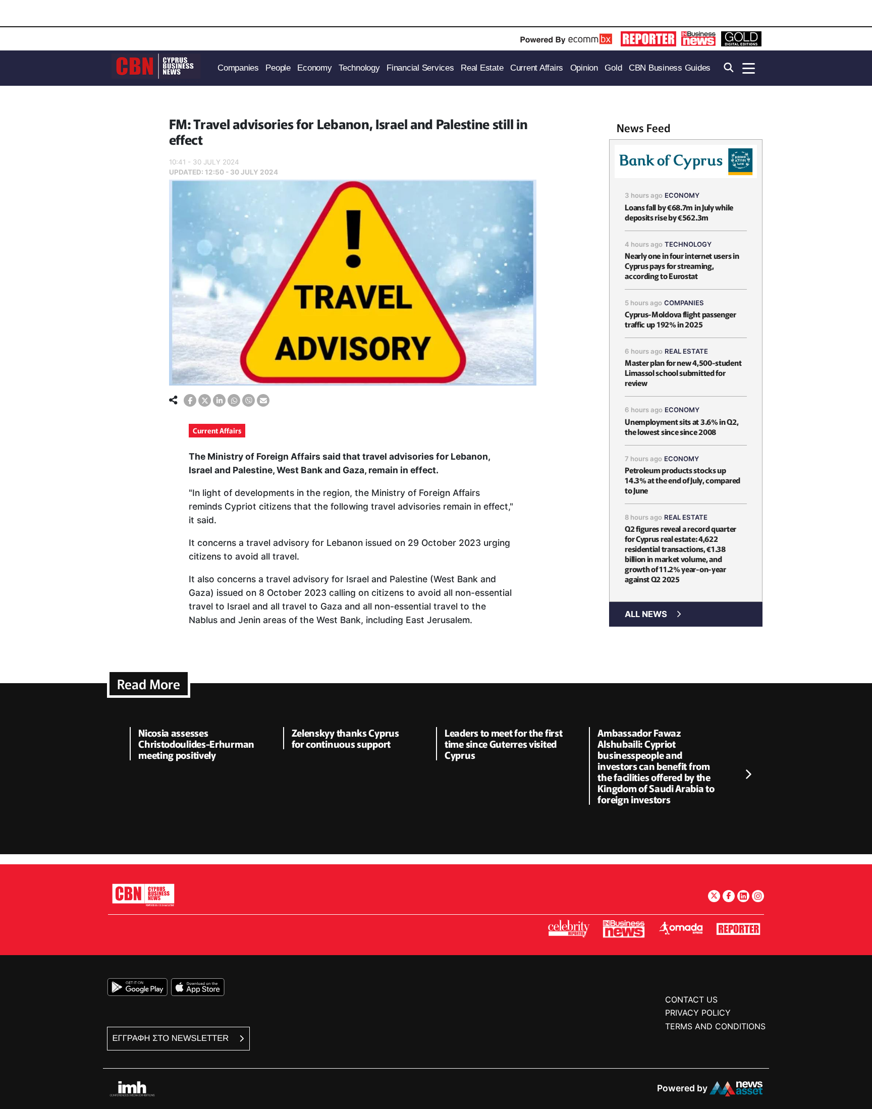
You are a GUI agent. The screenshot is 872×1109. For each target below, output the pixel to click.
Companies (684, 303)
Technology (688, 244)
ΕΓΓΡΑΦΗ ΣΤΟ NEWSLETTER (172, 1038)
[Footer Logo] (143, 895)
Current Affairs (217, 430)
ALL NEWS (646, 614)
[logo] (156, 67)
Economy (682, 195)
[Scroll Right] (747, 774)
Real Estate (686, 351)
